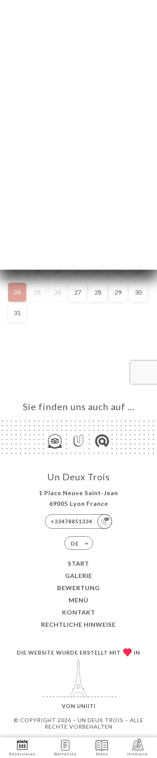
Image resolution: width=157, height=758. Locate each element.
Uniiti (86, 706)
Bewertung (78, 587)
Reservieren (22, 754)
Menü (78, 600)
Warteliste (65, 754)
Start (78, 563)
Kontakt (78, 612)
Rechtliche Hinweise (78, 624)
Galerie (78, 575)
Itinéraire (137, 754)
